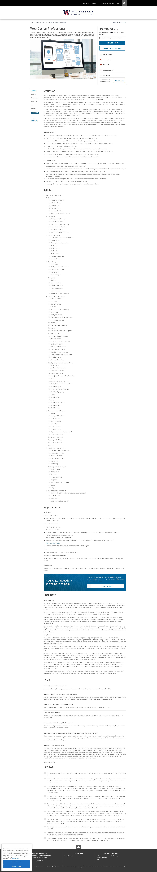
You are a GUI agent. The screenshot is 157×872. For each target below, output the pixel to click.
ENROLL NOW (112, 43)
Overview (33, 90)
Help (98, 859)
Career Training (68, 856)
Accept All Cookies (16, 862)
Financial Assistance (102, 857)
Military (99, 856)
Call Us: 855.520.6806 (119, 22)
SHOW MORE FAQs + (50, 762)
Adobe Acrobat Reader (53, 543)
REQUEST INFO (119, 81)
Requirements (35, 98)
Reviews (33, 108)
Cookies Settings (17, 866)
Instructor (34, 101)
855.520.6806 (34, 121)
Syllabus (33, 94)
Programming (49, 22)
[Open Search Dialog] (124, 3)
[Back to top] (78, 853)
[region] (16, 857)
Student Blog (114, 856)
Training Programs (39, 22)
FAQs (32, 105)
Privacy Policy (81, 868)
